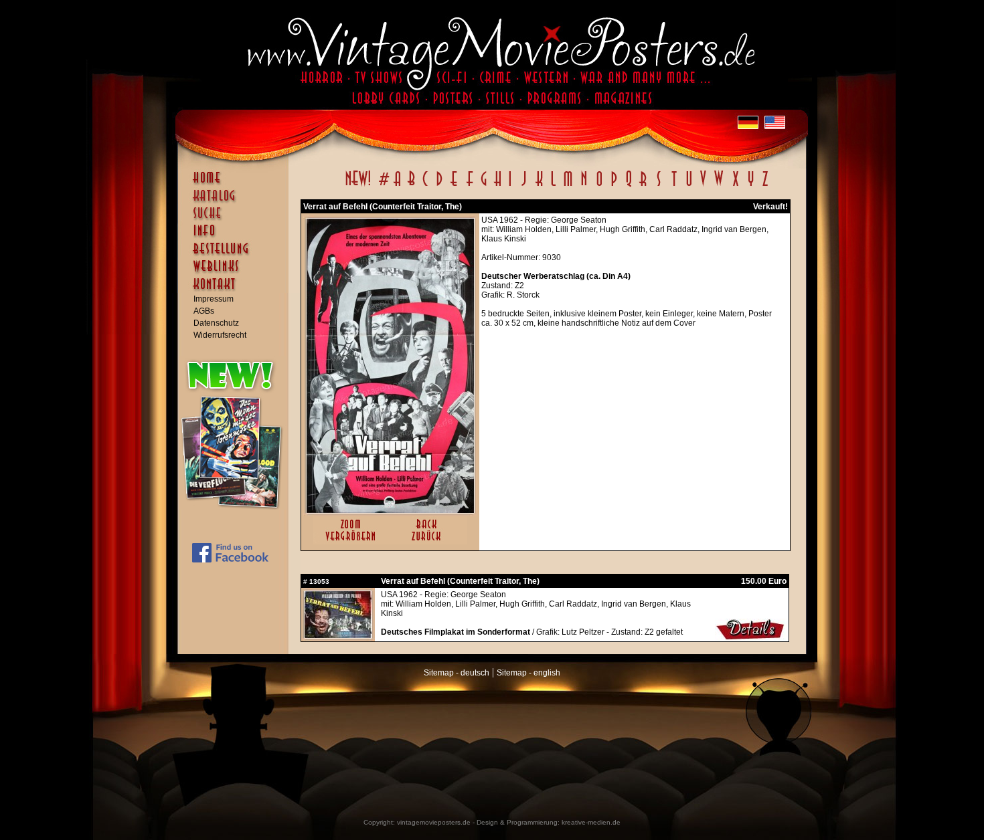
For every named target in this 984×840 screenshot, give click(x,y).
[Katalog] (236, 201)
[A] (397, 186)
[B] (411, 186)
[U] (688, 186)
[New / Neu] (358, 186)
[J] (523, 186)
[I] (510, 186)
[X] (735, 186)
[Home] (236, 184)
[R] (643, 186)
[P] (613, 186)
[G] (484, 186)
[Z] (764, 186)
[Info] (236, 236)
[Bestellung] (236, 254)
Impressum (213, 299)
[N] (584, 186)
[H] (498, 186)
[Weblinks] (236, 273)
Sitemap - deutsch (456, 672)
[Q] (628, 186)
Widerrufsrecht (219, 335)
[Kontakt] (236, 290)
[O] (599, 186)
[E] (454, 186)
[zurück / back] (428, 541)
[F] (470, 186)
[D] (439, 186)
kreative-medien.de (591, 822)
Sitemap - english (528, 672)
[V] (702, 186)
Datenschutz (216, 323)
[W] (719, 186)
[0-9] (383, 186)
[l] (553, 186)
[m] (568, 186)
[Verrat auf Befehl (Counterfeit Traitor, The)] (390, 510)
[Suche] (236, 218)
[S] (658, 186)
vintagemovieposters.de (434, 822)
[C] (425, 186)
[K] (539, 186)
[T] (673, 186)
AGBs (203, 311)
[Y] (750, 186)
